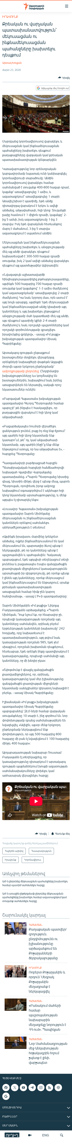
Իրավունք (10, 16)
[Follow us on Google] (6, 1096)
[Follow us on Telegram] (32, 1087)
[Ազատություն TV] (30, 1135)
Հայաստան (35, 924)
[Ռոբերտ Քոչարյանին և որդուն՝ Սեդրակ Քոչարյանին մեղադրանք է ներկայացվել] (15, 971)
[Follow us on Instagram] (41, 1087)
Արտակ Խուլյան (12, 62)
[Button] (64, 77)
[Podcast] (58, 1087)
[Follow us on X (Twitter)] (14, 1087)
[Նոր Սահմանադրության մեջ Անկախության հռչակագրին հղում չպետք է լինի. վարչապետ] (15, 1043)
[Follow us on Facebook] (6, 1087)
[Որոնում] (61, 1135)
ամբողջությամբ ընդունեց (20, 371)
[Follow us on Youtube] (23, 1087)
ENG (45, 1135)
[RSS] (49, 1087)
